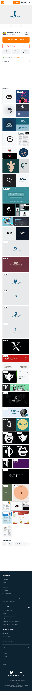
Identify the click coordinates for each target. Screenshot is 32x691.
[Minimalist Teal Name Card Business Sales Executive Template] (15, 248)
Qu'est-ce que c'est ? (16, 57)
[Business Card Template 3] (15, 318)
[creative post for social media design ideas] (9, 109)
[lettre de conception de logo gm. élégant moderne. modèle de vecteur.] (15, 302)
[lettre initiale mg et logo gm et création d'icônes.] (9, 181)
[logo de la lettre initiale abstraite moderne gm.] (15, 287)
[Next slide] (25, 682)
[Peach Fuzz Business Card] (10, 618)
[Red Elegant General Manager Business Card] (15, 416)
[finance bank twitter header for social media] (15, 275)
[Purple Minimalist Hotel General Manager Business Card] (10, 571)
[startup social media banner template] (12, 455)
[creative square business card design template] (9, 505)
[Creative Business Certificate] (10, 656)
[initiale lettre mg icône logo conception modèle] (9, 234)
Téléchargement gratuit (16, 40)
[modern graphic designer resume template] (7, 643)
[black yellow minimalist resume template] (7, 669)
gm (5, 682)
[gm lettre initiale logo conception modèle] (11, 631)
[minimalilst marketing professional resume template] (23, 614)
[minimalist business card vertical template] (7, 600)
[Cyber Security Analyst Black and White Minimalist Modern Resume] (8, 167)
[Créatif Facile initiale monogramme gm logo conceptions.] (8, 193)
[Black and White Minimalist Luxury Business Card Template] (15, 400)
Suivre (26, 34)
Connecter (23, 2)
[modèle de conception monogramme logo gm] (19, 441)
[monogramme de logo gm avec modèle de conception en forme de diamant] (21, 558)
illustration (18, 682)
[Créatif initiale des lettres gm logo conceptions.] (15, 206)
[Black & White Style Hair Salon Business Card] (15, 584)
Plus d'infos (6, 60)
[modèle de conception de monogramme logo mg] (9, 430)
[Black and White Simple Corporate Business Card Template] (15, 466)
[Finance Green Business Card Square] (9, 444)
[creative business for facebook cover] (15, 480)
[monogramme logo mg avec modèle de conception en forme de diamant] (9, 546)
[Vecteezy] (2, 2)
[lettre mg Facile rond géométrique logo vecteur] (9, 96)
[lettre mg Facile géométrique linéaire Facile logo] (9, 220)
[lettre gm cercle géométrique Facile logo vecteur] (9, 152)
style (10, 682)
